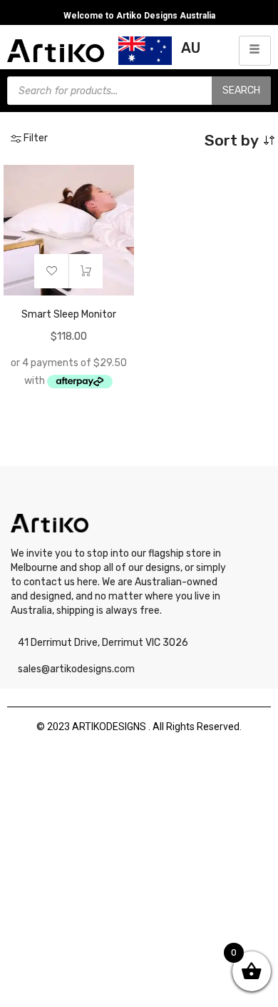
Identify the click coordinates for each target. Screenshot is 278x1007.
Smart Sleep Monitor (68, 314)
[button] (51, 271)
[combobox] (210, 140)
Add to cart (85, 271)
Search (241, 90)
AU (190, 47)
